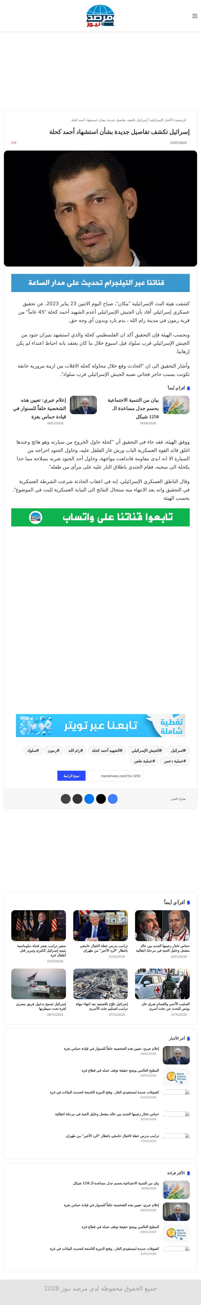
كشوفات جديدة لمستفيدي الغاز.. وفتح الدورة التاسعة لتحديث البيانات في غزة (104, 1092)
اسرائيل (177, 750)
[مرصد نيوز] (100, 15)
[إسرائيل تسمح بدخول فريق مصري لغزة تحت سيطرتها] (38, 984)
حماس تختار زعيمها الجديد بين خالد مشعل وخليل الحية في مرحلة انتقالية (107, 1114)
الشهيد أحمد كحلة (106, 750)
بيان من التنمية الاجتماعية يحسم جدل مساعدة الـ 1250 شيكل (133, 408)
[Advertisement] (100, 70)
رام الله (74, 750)
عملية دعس (173, 760)
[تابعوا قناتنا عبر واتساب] (100, 517)
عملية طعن (143, 760)
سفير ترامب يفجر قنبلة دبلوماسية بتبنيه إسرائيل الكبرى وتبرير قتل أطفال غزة (41, 950)
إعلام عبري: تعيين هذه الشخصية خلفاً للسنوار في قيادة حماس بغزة (39, 408)
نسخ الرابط (71, 776)
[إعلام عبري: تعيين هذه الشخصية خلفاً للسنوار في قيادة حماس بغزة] (83, 405)
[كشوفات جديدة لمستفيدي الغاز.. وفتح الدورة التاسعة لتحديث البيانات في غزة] (176, 1099)
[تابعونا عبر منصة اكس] (100, 725)
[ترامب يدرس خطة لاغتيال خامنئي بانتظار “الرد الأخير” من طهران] (100, 925)
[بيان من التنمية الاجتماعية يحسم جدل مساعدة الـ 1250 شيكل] (176, 405)
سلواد (31, 750)
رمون (52, 750)
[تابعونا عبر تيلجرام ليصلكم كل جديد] (100, 282)
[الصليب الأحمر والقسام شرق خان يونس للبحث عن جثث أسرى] (162, 984)
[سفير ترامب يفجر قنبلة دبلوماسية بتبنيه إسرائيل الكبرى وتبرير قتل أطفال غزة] (38, 925)
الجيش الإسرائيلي (145, 750)
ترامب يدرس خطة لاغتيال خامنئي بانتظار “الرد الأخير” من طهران (112, 1136)
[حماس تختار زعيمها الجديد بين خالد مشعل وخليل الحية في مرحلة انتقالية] (162, 925)
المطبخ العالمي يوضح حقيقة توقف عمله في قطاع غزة (120, 1070)
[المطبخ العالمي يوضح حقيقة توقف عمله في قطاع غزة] (176, 1077)
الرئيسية (181, 120)
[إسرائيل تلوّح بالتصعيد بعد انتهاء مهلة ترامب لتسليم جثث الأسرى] (100, 984)
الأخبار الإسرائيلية (161, 120)
